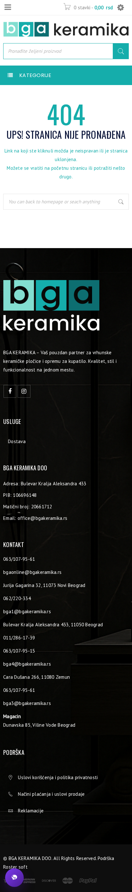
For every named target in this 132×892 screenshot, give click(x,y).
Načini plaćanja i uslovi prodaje (51, 794)
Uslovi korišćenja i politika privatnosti (58, 777)
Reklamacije (31, 811)
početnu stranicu (69, 168)
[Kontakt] (14, 877)
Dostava (17, 441)
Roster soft (15, 867)
